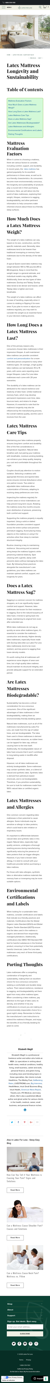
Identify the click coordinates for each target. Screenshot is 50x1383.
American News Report (31, 1090)
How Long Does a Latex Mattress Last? (24, 112)
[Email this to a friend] (37, 1122)
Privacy (28, 1360)
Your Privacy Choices (15, 1377)
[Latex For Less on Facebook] (19, 1344)
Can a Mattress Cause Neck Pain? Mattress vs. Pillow (23, 1274)
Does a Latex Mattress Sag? (19, 119)
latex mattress (30, 169)
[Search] (40, 7)
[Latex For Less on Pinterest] (31, 1344)
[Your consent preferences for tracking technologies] (45, 1378)
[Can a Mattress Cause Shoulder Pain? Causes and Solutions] (25, 1222)
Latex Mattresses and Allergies (21, 127)
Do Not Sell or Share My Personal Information (25, 1371)
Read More (15, 1190)
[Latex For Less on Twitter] (14, 1344)
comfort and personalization (18, 359)
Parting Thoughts (15, 134)
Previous (33, 58)
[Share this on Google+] (31, 1122)
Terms (21, 1360)
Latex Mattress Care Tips (18, 115)
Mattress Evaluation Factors (19, 101)
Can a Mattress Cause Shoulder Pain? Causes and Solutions (25, 1227)
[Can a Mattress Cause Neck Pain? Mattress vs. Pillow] (25, 1269)
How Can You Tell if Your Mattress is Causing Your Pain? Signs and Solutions (24, 1178)
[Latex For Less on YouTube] (25, 1344)
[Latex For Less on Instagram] (36, 1344)
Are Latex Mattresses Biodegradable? (24, 123)
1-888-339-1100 (10, 2)
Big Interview (36, 1083)
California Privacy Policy (25, 1369)
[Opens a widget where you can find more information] (39, 1379)
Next (40, 58)
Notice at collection (8, 1380)
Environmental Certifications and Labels (25, 130)
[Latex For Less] (25, 7)
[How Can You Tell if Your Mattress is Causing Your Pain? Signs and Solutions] (25, 1171)
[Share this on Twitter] (12, 1122)
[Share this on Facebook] (18, 1122)
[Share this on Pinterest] (24, 1122)
